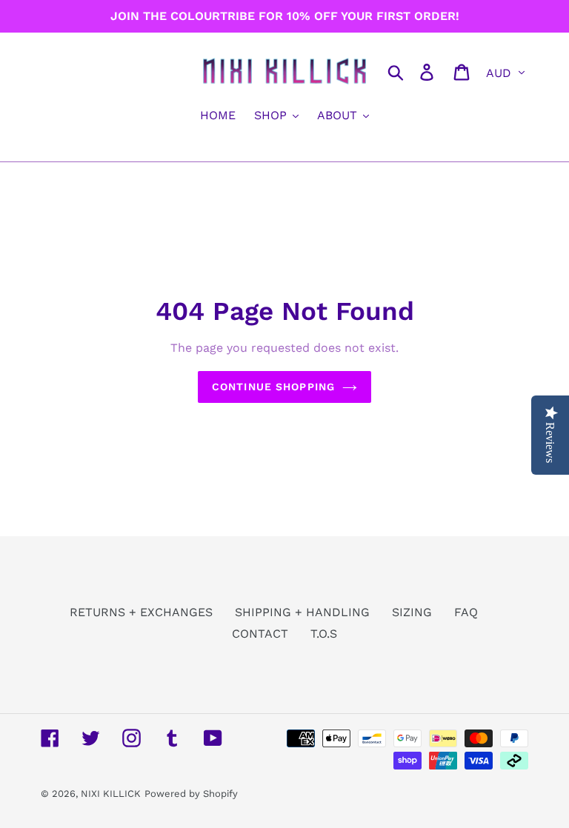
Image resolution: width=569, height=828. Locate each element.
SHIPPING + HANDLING (302, 612)
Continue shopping (273, 387)
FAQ (466, 612)
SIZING (412, 612)
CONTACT (260, 634)
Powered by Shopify (191, 793)
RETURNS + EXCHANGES (141, 612)
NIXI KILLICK (111, 793)
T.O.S (323, 634)
